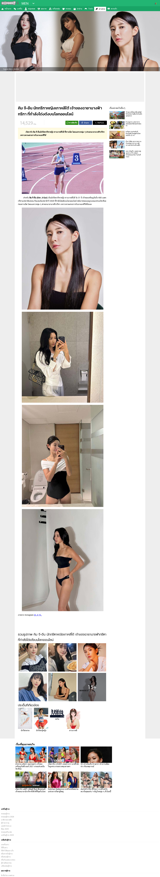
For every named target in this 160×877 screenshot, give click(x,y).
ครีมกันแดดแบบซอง (8, 860)
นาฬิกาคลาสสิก (6, 820)
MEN (25, 3)
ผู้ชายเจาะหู (5, 823)
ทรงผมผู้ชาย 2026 (7, 817)
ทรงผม (68, 9)
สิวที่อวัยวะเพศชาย (7, 875)
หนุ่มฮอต (31, 9)
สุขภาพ (43, 9)
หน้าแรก (8, 9)
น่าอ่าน (79, 9)
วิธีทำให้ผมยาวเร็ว (7, 851)
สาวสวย (102, 9)
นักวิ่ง (57, 719)
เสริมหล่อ (56, 9)
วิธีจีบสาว (4, 848)
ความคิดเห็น (73, 123)
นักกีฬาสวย (25, 730)
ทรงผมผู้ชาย (5, 814)
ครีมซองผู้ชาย (6, 857)
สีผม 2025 (5, 829)
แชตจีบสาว (5, 845)
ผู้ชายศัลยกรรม (6, 863)
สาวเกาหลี (73, 730)
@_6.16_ (38, 615)
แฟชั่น (19, 9)
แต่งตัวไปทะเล (6, 826)
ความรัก (114, 9)
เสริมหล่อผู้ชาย (6, 866)
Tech (90, 9)
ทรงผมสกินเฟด (6, 832)
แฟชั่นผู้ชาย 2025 (7, 835)
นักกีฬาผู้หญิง (41, 730)
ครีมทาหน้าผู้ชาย (7, 854)
